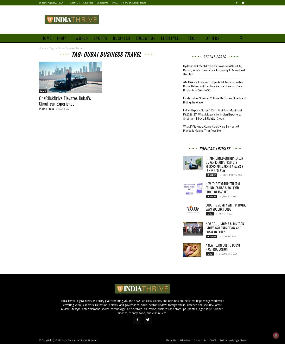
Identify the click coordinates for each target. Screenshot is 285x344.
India (62, 38)
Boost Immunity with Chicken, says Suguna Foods (226, 207)
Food (209, 213)
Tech (192, 38)
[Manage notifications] (276, 335)
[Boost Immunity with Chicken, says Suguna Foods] (193, 209)
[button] (241, 38)
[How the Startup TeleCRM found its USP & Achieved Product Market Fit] (193, 188)
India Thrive (46, 108)
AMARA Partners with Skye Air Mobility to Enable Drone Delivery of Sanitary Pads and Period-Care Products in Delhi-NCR (213, 86)
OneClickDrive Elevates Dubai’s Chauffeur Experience (65, 101)
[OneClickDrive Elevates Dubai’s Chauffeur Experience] (70, 77)
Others (213, 38)
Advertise (88, 2)
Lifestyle (170, 38)
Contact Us (102, 2)
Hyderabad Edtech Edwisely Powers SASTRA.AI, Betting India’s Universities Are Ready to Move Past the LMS (214, 70)
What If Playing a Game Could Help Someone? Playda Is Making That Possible (211, 128)
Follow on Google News (133, 2)
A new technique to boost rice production (223, 247)
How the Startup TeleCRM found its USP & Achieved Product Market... (223, 187)
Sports (100, 38)
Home (47, 38)
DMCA (114, 2)
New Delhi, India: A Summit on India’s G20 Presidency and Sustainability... (225, 227)
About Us (74, 2)
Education (146, 38)
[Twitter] (243, 2)
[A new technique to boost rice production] (192, 250)
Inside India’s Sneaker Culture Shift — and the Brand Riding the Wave (214, 100)
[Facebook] (237, 2)
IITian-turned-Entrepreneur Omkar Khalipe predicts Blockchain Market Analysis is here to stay (224, 164)
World (82, 38)
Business (121, 38)
